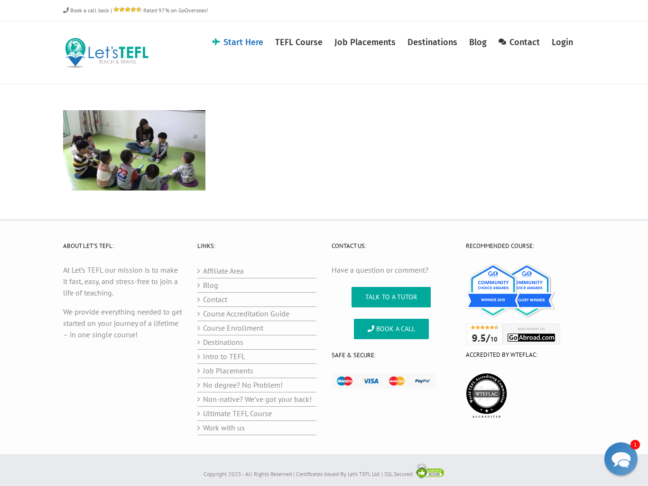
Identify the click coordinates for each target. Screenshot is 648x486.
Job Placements (228, 370)
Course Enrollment (233, 328)
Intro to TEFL (224, 356)
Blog (210, 285)
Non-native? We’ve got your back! (257, 399)
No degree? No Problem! (243, 385)
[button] (621, 459)
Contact (215, 299)
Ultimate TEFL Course (237, 413)
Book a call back (89, 10)
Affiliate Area (223, 271)
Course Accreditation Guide (246, 313)
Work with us (224, 427)
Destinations (223, 342)
